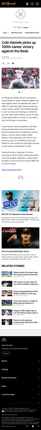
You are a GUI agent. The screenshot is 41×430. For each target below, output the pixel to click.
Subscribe (6, 353)
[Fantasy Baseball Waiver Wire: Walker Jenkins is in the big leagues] (7, 293)
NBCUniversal (13, 414)
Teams (5, 33)
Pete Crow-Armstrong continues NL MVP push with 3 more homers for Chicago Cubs (26, 321)
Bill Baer (6, 56)
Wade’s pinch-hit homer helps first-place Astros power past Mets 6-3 (25, 273)
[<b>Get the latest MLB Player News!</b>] (20, 238)
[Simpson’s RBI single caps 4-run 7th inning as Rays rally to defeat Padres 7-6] (7, 312)
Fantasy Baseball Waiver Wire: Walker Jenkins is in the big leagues (25, 292)
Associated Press (18, 276)
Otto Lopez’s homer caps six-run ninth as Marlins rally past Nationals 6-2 (25, 283)
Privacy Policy (32, 410)
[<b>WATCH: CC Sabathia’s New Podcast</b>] (20, 200)
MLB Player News (16, 33)
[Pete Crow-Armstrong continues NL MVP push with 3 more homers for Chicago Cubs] (7, 322)
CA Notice (20, 411)
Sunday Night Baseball (32, 33)
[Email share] (13, 63)
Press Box (16, 410)
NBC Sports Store (7, 410)
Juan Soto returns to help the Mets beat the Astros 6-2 (25, 302)
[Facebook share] (3, 63)
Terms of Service (29, 411)
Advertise (4, 408)
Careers (10, 408)
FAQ (27, 408)
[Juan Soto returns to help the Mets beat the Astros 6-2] (7, 303)
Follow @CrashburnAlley (12, 170)
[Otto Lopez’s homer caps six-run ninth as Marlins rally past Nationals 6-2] (7, 284)
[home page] (9, 4)
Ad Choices (24, 410)
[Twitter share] (8, 63)
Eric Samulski (17, 295)
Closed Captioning (19, 408)
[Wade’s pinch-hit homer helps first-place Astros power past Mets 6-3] (7, 274)
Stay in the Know (7, 345)
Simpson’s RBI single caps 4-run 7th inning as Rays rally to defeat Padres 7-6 (25, 311)
